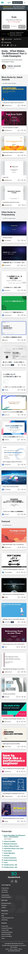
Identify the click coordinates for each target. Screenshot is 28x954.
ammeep (6, 696)
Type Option (8, 850)
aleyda (6, 821)
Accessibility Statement (14, 950)
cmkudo (6, 514)
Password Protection (6, 928)
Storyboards (4, 892)
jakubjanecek (8, 105)
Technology (4, 890)
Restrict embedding (6, 936)
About (7, 949)
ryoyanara (7, 290)
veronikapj (7, 489)
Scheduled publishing (6, 932)
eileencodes (7, 547)
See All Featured (7, 525)
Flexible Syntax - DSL (10, 865)
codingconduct (8, 796)
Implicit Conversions (10, 860)
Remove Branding (6, 934)
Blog (2, 915)
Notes (3, 938)
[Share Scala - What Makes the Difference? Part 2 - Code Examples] (8, 45)
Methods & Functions (10, 843)
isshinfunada (7, 315)
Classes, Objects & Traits (11, 846)
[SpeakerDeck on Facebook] (12, 881)
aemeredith (7, 746)
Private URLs (4, 926)
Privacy (15, 949)
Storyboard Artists (6, 903)
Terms (11, 949)
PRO (12, 365)
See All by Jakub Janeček (9, 83)
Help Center (4, 913)
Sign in (9, 2)
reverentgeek (8, 572)
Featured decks (5, 895)
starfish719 (7, 464)
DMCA (20, 949)
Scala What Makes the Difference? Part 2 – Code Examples (14, 836)
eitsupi (6, 390)
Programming (7, 42)
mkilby (6, 597)
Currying (6, 855)
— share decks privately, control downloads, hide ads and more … (14, 7)
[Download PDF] (15, 45)
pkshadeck (7, 365)
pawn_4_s (7, 414)
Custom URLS (5, 930)
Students (3, 907)
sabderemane (8, 672)
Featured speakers (6, 897)
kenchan (6, 439)
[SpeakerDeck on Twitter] (16, 881)
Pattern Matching (9, 853)
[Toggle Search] (24, 2)
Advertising (4, 919)
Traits (6, 862)
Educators (4, 905)
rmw (5, 647)
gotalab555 (7, 265)
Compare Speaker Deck (7, 917)
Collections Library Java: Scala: (14, 848)
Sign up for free (17, 2)
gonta (6, 340)
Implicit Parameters (10, 858)
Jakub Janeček (14, 66)
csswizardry (7, 771)
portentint (7, 622)
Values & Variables (9, 841)
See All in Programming (8, 218)
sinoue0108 (7, 240)
